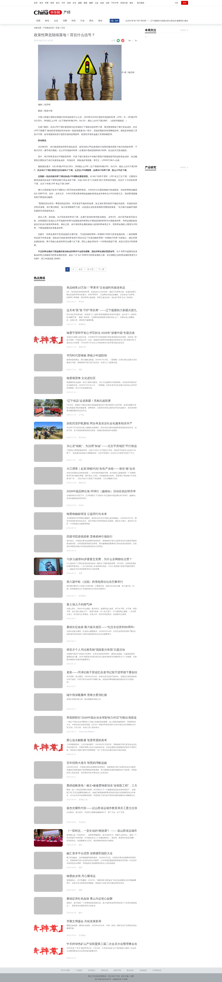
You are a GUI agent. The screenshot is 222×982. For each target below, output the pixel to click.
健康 (91, 3)
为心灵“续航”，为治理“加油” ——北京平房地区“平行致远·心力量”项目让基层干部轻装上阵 (102, 447)
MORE (183, 30)
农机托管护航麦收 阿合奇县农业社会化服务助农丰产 (99, 423)
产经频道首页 (48, 28)
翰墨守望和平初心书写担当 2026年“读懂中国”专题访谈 (101, 332)
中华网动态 (156, 970)
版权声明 (117, 970)
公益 (96, 3)
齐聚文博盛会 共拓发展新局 (84, 921)
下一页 (101, 269)
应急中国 (124, 3)
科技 (74, 21)
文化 (74, 3)
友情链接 (143, 970)
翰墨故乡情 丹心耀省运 (81, 876)
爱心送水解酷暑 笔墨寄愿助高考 (87, 740)
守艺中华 (114, 3)
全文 (80, 269)
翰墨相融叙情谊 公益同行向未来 (87, 513)
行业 (82, 21)
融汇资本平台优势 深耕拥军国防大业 (90, 853)
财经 (52, 3)
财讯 (47, 21)
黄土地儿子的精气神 (79, 604)
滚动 (100, 21)
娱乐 (58, 3)
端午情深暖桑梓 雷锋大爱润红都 (87, 695)
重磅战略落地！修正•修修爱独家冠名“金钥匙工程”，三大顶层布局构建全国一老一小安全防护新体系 (102, 787)
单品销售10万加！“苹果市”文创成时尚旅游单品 (96, 287)
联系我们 (91, 970)
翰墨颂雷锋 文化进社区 (81, 378)
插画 (85, 3)
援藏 (80, 3)
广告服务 (78, 970)
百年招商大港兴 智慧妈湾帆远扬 (87, 762)
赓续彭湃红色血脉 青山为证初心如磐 (90, 898)
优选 (102, 3)
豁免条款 (130, 970)
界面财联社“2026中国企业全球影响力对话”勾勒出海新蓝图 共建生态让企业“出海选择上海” (102, 719)
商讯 (91, 21)
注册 (176, 3)
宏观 (38, 21)
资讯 (41, 3)
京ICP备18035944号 (103, 979)
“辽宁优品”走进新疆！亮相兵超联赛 (89, 400)
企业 (56, 21)
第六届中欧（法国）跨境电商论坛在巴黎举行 (95, 581)
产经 (67, 12)
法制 (107, 3)
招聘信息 (104, 970)
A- (136, 40)
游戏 (69, 3)
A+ (129, 40)
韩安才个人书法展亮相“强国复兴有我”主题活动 (96, 649)
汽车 (63, 3)
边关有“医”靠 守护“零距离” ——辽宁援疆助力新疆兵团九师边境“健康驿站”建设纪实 (147, 21)
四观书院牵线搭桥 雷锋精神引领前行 (90, 536)
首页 (36, 3)
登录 (184, 3)
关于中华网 (65, 970)
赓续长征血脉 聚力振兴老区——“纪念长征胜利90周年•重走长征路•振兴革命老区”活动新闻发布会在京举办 (101, 628)
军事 (47, 3)
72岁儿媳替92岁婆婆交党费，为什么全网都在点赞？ (99, 559)
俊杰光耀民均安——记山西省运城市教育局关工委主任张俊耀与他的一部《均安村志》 (102, 809)
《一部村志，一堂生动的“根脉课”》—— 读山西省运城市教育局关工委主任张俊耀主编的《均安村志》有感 (102, 832)
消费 (65, 21)
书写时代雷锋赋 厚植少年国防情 (87, 355)
